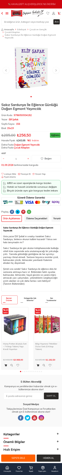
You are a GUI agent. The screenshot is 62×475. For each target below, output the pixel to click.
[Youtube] (34, 418)
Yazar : (9, 119)
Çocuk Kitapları (12, 32)
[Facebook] (20, 418)
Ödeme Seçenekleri (36, 218)
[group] (31, 68)
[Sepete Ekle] (5, 365)
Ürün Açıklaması (11, 218)
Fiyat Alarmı (9, 177)
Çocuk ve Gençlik (37, 29)
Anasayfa (9, 29)
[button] (31, 96)
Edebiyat (21, 29)
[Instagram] (41, 418)
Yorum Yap (40, 174)
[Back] (2, 13)
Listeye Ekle (10, 174)
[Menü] (7, 13)
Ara (57, 21)
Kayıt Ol (51, 395)
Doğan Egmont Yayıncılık (27, 144)
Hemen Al (48, 458)
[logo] (27, 13)
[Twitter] (27, 418)
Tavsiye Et (25, 174)
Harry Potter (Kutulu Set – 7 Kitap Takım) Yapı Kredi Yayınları (15, 346)
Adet (3, 153)
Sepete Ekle (18, 458)
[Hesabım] (53, 13)
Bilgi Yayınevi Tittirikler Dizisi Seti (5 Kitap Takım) (46, 346)
